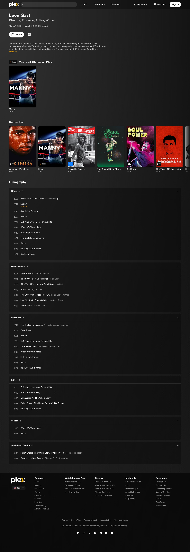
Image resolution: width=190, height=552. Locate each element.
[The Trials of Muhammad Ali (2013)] (169, 149)
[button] (16, 34)
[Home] (14, 4)
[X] (89, 533)
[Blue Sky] (95, 533)
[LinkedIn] (106, 533)
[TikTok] (84, 533)
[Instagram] (78, 533)
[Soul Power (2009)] (140, 149)
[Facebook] (29, 34)
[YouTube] (112, 533)
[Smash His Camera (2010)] (81, 149)
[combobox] (51, 4)
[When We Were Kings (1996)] (22, 149)
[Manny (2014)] (22, 89)
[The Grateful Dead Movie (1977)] (110, 149)
